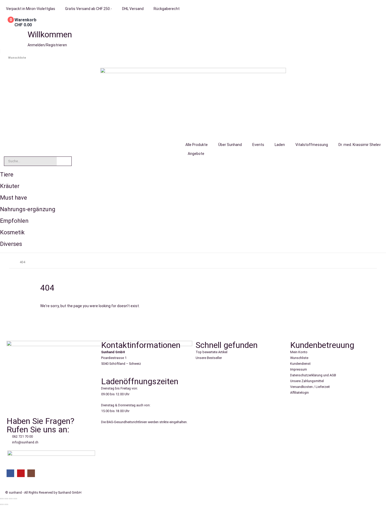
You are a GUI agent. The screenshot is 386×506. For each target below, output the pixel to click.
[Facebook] (10, 473)
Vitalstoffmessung (311, 145)
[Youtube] (21, 473)
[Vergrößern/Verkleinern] (2, 498)
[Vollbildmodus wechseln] (6, 498)
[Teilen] (11, 498)
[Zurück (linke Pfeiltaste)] (2, 504)
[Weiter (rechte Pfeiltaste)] (6, 504)
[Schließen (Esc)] (15, 498)
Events (258, 145)
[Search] (64, 161)
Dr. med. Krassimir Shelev (359, 145)
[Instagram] (31, 473)
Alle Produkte (196, 145)
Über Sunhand (230, 145)
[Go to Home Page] (10, 262)
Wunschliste (17, 57)
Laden (280, 145)
